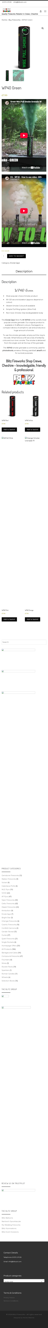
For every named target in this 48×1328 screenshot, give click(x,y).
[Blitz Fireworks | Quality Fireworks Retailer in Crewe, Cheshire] (7, 9)
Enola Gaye (15, 263)
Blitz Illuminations (9, 1228)
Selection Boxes (8, 981)
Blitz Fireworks (19, 1314)
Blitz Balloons (7, 1218)
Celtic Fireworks (8, 904)
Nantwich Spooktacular (11, 1221)
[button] (43, 28)
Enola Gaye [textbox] (23, 1281)
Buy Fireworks (14, 20)
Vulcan (4, 882)
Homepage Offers (9, 946)
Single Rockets (8, 942)
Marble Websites (28, 1317)
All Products (6, 949)
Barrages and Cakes (10, 953)
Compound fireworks (10, 956)
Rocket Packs (7, 967)
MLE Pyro (6, 890)
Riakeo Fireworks (9, 879)
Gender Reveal (8, 932)
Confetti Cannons (9, 928)
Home (4, 20)
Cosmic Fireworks (9, 925)
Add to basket (16, 256)
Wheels (5, 977)
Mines (4, 963)
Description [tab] (24, 271)
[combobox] (24, 642)
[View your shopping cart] (40, 11)
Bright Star (6, 918)
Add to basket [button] (9, 429)
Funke (4, 935)
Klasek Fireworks (8, 907)
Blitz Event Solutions (10, 1232)
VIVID (4, 893)
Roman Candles (8, 974)
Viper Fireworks (8, 900)
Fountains (6, 960)
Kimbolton (6, 911)
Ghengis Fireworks (9, 921)
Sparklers (5, 970)
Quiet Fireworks (8, 939)
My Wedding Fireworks (11, 1225)
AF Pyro (5, 897)
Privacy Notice (9, 1297)
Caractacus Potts (8, 886)
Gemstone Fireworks (10, 875)
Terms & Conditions (11, 1301)
